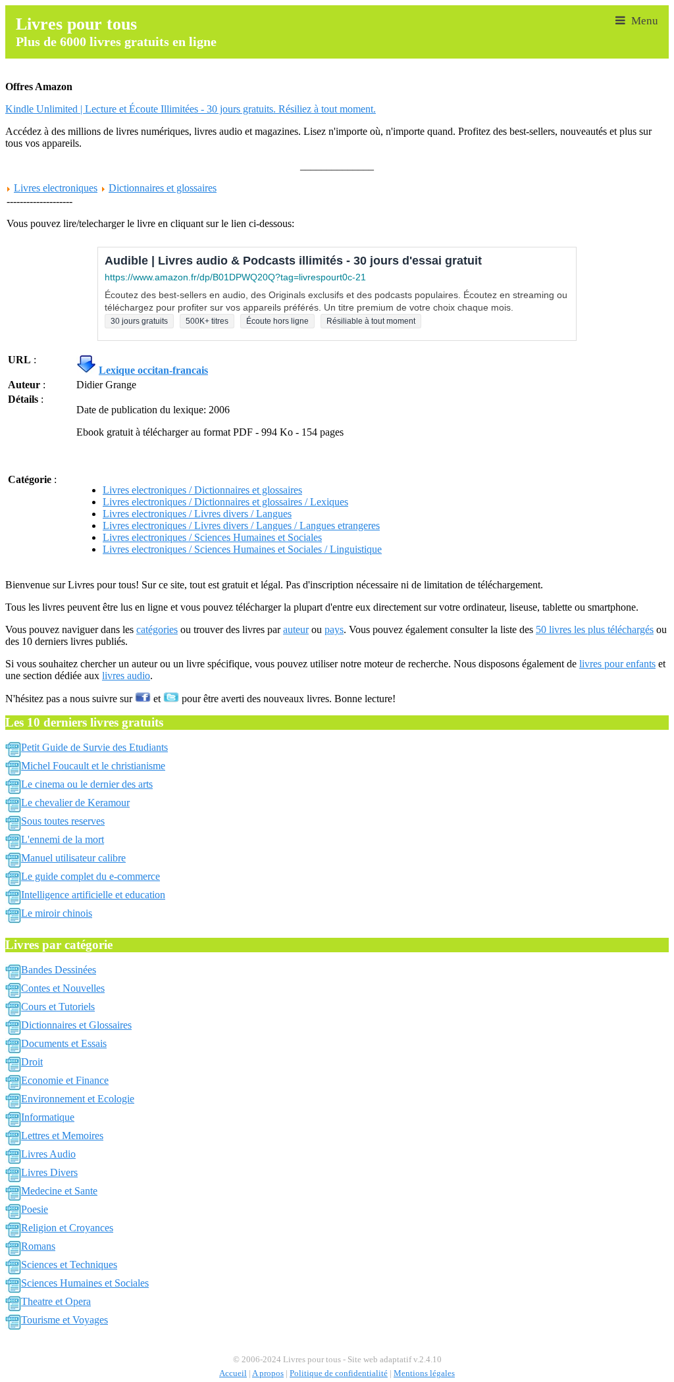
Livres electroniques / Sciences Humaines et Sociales (212, 537)
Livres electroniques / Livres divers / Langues (197, 513)
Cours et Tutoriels (58, 1006)
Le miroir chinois (56, 913)
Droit (32, 1061)
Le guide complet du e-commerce (90, 876)
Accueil (233, 1373)
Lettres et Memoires (62, 1135)
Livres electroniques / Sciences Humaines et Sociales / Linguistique (242, 549)
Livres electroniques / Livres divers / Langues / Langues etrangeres (241, 525)
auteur (296, 629)
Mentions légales (424, 1373)
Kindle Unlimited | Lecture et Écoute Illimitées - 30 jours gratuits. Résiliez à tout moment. (190, 109)
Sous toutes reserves (63, 821)
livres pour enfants (617, 663)
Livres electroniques (55, 187)
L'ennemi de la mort (62, 839)
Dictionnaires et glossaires (163, 187)
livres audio (126, 675)
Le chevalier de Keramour (75, 802)
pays (334, 629)
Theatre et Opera (56, 1301)
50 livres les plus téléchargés (595, 629)
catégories (157, 629)
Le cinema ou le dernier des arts (87, 784)
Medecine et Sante (59, 1190)
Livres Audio (48, 1154)
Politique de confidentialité (339, 1373)
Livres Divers (49, 1172)
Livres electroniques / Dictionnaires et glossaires (202, 490)
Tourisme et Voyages (64, 1319)
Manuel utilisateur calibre (73, 857)
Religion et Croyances (67, 1227)
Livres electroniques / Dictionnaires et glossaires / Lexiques (225, 501)
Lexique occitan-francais (153, 370)
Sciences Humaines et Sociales (85, 1283)
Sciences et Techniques (69, 1264)
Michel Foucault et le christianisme (93, 765)
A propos (268, 1373)
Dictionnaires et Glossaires (76, 1025)
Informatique (47, 1117)
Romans (38, 1246)
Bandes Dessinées (58, 969)
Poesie (34, 1209)
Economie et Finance (65, 1080)
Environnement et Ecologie (77, 1098)
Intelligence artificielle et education (93, 894)
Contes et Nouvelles (63, 988)
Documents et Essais (64, 1043)
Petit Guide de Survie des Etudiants (94, 747)
